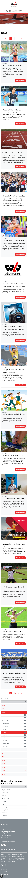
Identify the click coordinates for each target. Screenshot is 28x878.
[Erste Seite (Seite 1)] (2, 38)
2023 (3, 750)
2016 (3, 774)
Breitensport (5, 807)
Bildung (4, 795)
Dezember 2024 (13, 715)
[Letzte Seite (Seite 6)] (21, 38)
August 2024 (13, 726)
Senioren (4, 812)
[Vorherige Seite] (5, 38)
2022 (3, 753)
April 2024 (13, 738)
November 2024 (13, 718)
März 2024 (13, 740)
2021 (3, 757)
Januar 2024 (13, 746)
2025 (3, 708)
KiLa (3, 804)
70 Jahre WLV (5, 798)
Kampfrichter (5, 810)
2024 (3, 712)
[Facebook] (2, 845)
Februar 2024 (13, 743)
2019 (3, 763)
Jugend (4, 801)
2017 (3, 770)
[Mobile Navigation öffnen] (25, 26)
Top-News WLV (6, 790)
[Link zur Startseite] (14, 4)
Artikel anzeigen (20, 80)
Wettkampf (5, 792)
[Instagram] (5, 845)
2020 (3, 760)
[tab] (14, 705)
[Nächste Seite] (18, 38)
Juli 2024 (13, 729)
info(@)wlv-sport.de (10, 841)
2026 (3, 705)
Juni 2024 (13, 732)
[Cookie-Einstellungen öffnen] (1, 876)
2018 (3, 767)
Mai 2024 (13, 735)
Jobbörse (4, 815)
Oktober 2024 (13, 720)
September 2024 (13, 723)
